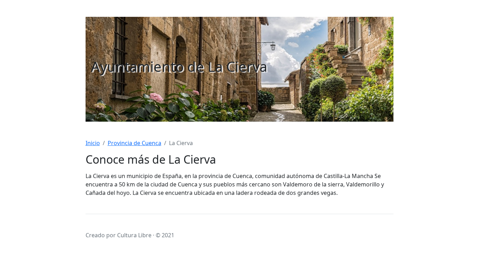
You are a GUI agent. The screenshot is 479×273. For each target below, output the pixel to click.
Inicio (93, 143)
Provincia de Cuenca (134, 143)
